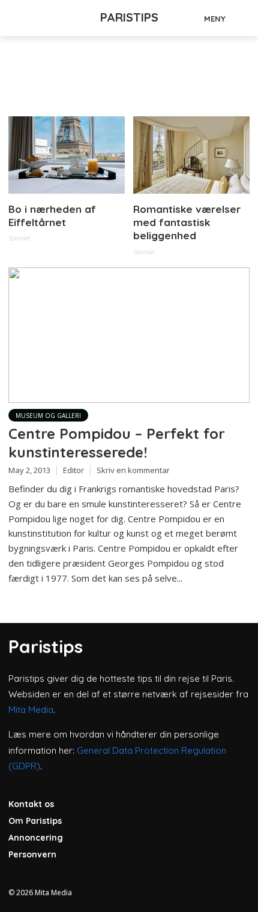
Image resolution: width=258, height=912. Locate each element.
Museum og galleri (48, 415)
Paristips (129, 17)
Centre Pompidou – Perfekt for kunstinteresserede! (116, 443)
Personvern (32, 854)
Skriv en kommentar (133, 470)
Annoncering (35, 837)
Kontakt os (31, 804)
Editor (73, 470)
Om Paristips (35, 820)
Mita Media (30, 709)
